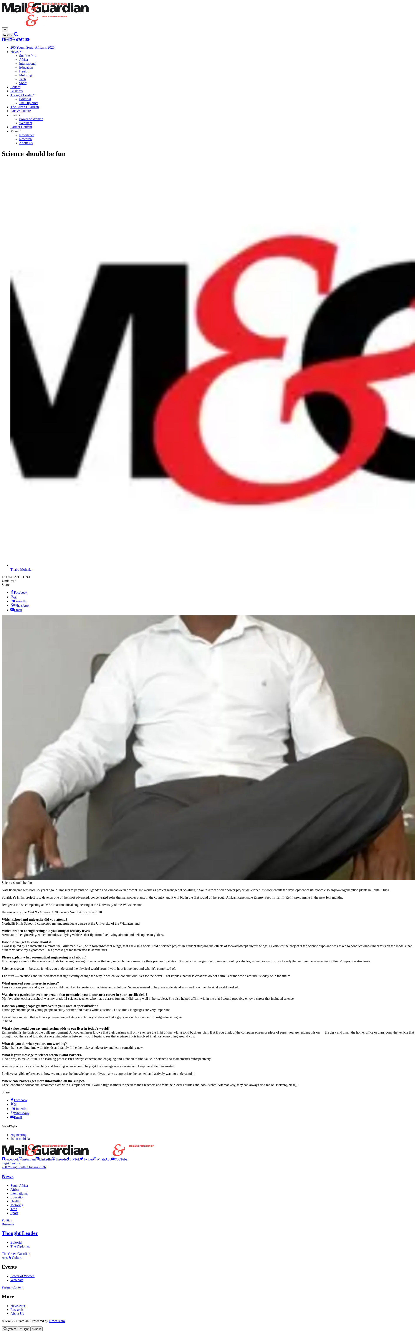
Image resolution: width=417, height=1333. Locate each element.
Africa (14, 1189)
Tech (13, 1209)
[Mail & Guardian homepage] (208, 14)
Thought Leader (20, 1233)
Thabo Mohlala (20, 569)
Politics (7, 1220)
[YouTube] (28, 40)
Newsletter (17, 1306)
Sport (14, 1213)
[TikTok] (17, 40)
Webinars (16, 1280)
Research (16, 1310)
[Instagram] (7, 40)
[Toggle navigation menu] (5, 29)
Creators (14, 1163)
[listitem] (10, 1159)
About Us (17, 1313)
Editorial (16, 1242)
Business (8, 1224)
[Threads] (14, 40)
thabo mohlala (20, 1139)
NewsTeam (57, 1321)
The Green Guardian (16, 1254)
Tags (5, 1163)
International (19, 1193)
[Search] (16, 35)
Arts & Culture (12, 1257)
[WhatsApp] (24, 40)
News (7, 1176)
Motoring (16, 1205)
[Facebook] (3, 40)
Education (17, 1197)
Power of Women (22, 1276)
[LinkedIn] (10, 40)
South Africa (19, 1185)
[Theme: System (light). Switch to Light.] (8, 35)
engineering (18, 1135)
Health (15, 1201)
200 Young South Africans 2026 (24, 1167)
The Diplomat (20, 1246)
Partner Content (12, 1287)
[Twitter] (21, 40)
